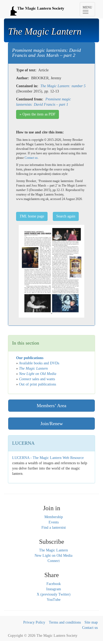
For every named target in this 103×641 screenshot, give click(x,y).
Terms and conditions (65, 622)
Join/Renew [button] (51, 423)
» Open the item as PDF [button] (37, 114)
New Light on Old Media (53, 556)
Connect (54, 561)
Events (54, 522)
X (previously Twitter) (54, 594)
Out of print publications (37, 384)
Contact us (31, 158)
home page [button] (32, 216)
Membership (53, 517)
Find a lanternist (53, 527)
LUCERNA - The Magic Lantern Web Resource (48, 458)
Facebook (53, 584)
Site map (91, 622)
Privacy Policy (34, 622)
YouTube (53, 600)
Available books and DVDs (39, 363)
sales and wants (37, 379)
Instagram (53, 589)
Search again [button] (65, 216)
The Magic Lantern (53, 550)
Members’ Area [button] (51, 405)
